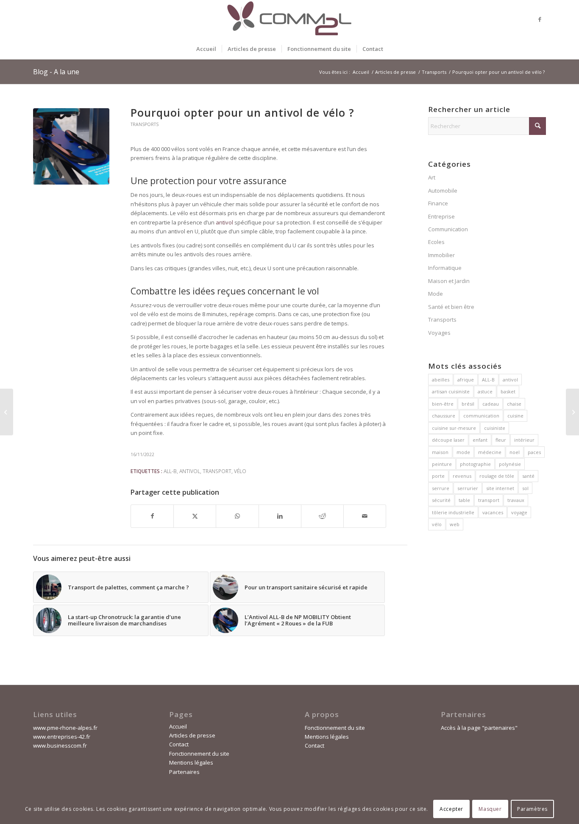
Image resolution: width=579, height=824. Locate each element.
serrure (440, 488)
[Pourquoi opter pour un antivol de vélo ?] (71, 146)
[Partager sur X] (195, 516)
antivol (189, 471)
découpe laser (448, 440)
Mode (435, 293)
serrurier (467, 488)
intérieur (524, 440)
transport (217, 471)
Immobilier (441, 255)
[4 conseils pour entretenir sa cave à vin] (572, 412)
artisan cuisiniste (451, 391)
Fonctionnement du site (199, 753)
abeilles (440, 379)
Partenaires (184, 772)
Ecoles (436, 242)
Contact (179, 744)
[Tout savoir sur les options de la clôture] (6, 412)
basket (508, 391)
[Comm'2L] (289, 19)
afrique (465, 379)
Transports (145, 124)
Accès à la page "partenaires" (479, 728)
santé (528, 476)
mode (463, 452)
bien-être (443, 404)
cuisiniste (494, 428)
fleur (500, 440)
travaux (515, 500)
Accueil (178, 726)
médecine (489, 452)
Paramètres (532, 809)
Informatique (445, 268)
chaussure (443, 415)
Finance (438, 203)
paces (534, 452)
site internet (500, 488)
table (464, 500)
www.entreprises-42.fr (61, 736)
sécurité (441, 500)
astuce (485, 391)
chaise (514, 404)
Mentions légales (191, 762)
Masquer (490, 809)
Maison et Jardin (449, 281)
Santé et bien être (451, 307)
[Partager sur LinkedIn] (280, 516)
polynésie (510, 464)
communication (481, 415)
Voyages (439, 332)
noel (514, 452)
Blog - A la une (56, 71)
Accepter (451, 809)
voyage (519, 512)
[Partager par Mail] (365, 516)
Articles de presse (192, 735)
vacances (492, 512)
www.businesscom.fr (60, 745)
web (454, 524)
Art (431, 177)
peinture (442, 464)
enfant (480, 440)
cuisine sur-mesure (454, 428)
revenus (462, 476)
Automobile (442, 190)
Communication (448, 229)
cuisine (515, 415)
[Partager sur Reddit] (322, 516)
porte (438, 476)
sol (525, 488)
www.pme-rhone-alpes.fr (65, 728)
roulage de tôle (496, 476)
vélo (240, 471)
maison (440, 452)
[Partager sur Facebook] (152, 516)
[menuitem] (206, 48)
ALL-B (170, 471)
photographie (475, 464)
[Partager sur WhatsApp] (237, 516)
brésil (468, 404)
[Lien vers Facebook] (539, 19)
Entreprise (441, 216)
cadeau (490, 404)
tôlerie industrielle (453, 512)
